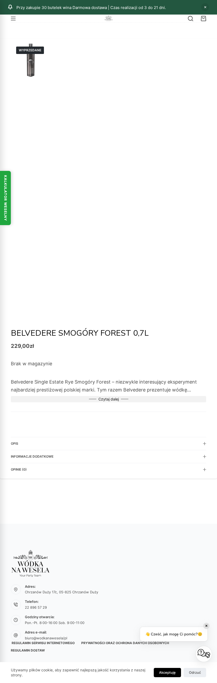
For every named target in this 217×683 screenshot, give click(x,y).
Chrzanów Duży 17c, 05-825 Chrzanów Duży (61, 592)
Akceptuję (167, 672)
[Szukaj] (190, 18)
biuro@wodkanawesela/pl (46, 638)
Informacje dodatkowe (32, 456)
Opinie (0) (19, 469)
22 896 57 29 (36, 607)
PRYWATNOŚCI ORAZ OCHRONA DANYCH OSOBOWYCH (125, 643)
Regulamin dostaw (28, 650)
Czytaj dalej (108, 399)
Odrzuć (195, 672)
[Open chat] (204, 654)
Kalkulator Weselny (5, 198)
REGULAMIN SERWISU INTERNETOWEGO (43, 643)
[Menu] (13, 18)
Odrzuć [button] (205, 7)
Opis (14, 443)
